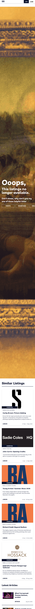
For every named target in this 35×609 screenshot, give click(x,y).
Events (8, 206)
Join (26, 1)
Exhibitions (22, 206)
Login (31, 1)
